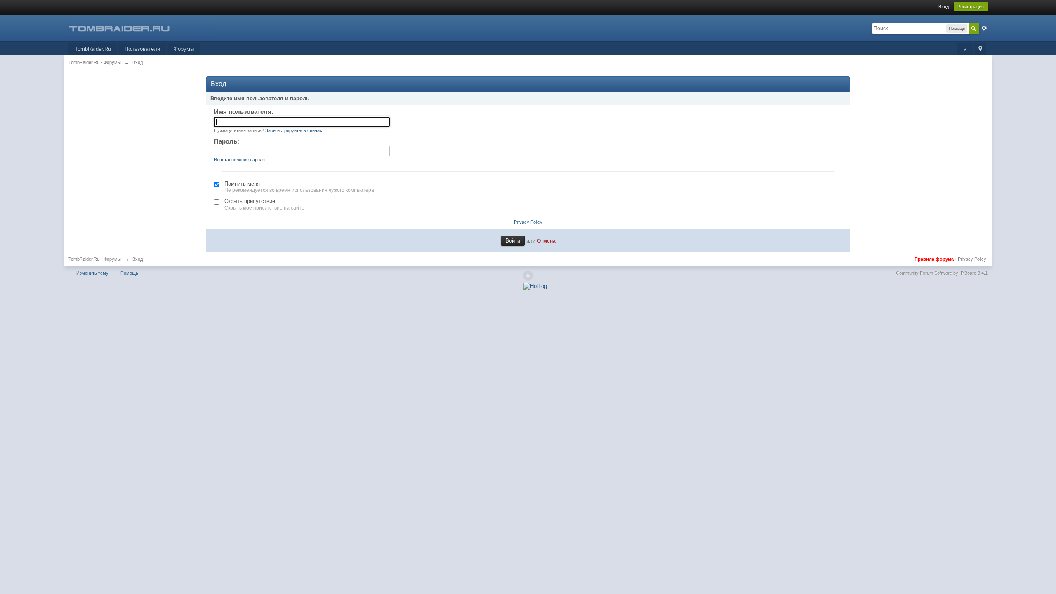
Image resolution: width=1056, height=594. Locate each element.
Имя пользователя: (243, 111)
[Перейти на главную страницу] (142, 27)
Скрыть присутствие (249, 201)
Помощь (129, 273)
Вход (943, 6)
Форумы (184, 49)
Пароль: (226, 141)
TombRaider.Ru (93, 49)
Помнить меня (242, 184)
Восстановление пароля (239, 159)
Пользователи (142, 49)
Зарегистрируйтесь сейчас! (294, 130)
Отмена (546, 240)
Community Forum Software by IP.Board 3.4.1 (942, 273)
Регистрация (970, 6)
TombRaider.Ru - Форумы (94, 259)
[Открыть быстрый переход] (980, 49)
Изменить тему (92, 273)
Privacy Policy (528, 221)
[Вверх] (528, 275)
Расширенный (984, 28)
